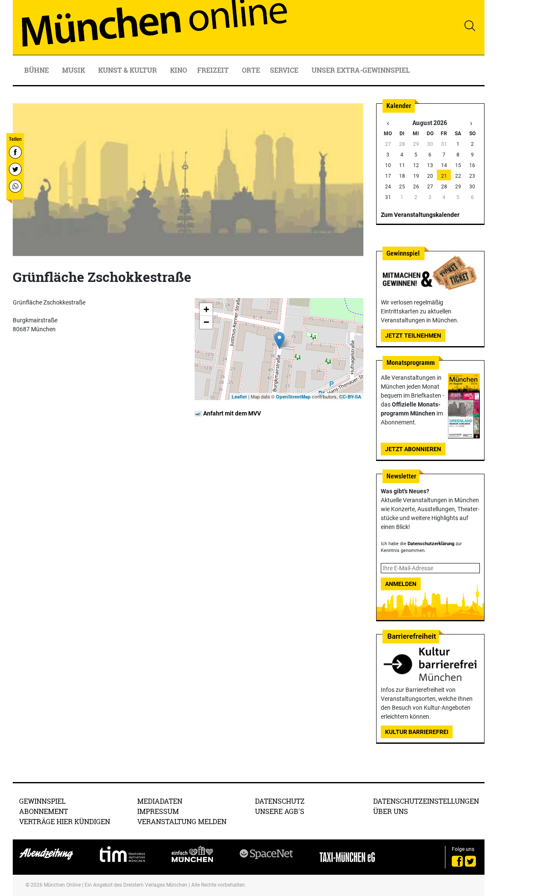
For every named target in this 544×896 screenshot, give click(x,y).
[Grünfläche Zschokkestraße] (279, 340)
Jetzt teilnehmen (413, 335)
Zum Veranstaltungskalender (420, 214)
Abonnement (43, 811)
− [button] (206, 322)
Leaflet (239, 396)
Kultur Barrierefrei (416, 731)
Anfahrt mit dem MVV (231, 413)
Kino (178, 69)
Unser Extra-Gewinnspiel (361, 69)
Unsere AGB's (279, 811)
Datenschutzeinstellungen (426, 800)
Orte (251, 69)
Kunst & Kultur (128, 69)
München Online (62, 885)
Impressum (158, 811)
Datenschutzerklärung (431, 543)
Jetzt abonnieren (413, 449)
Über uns (390, 811)
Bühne (37, 69)
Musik (74, 69)
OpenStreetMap (293, 396)
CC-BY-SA (350, 396)
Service (285, 69)
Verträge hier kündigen (64, 821)
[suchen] (469, 25)
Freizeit (213, 69)
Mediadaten (159, 800)
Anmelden (400, 583)
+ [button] (206, 309)
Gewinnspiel (42, 800)
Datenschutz (280, 800)
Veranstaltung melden (182, 821)
